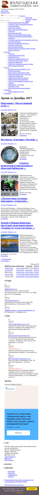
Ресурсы (7, 52)
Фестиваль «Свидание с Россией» (19, 139)
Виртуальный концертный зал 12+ (19, 358)
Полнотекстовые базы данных (18, 60)
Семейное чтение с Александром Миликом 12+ (20, 310)
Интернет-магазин (14, 71)
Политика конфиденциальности (18, 43)
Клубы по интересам (15, 45)
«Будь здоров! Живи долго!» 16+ (18, 324)
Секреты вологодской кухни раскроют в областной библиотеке (17, 165)
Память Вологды (13, 57)
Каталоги (11, 54)
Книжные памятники (15, 62)
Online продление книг (15, 76)
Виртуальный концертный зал (18, 29)
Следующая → (5, 261)
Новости (11, 110)
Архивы (7, 384)
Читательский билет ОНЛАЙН (18, 23)
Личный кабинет (13, 26)
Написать (18, 433)
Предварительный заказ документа (19, 74)
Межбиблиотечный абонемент (18, 79)
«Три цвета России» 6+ (12, 300)
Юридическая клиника (15, 47)
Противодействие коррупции (14, 485)
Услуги (7, 67)
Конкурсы (8, 90)
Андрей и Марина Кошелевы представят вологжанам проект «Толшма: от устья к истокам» (18, 225)
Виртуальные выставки (16, 66)
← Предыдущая (6, 259)
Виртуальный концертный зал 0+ (19, 335)
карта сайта (4, 11)
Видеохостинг (9, 460)
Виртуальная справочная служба (18, 73)
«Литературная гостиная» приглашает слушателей (14, 199)
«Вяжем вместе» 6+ (11, 289)
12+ (15, 143)
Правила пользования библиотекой (19, 35)
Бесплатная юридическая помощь (19, 88)
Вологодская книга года (16, 91)
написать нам (5, 12)
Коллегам (8, 93)
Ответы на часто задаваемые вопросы (20, 24)
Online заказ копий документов (18, 78)
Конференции (12, 475)
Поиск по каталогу (15, 15)
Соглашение (19, 492)
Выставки (11, 471)
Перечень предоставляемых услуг (19, 69)
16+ (15, 110)
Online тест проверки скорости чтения (20, 64)
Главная (22, 16)
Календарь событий (14, 28)
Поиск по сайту (6, 15)
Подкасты (11, 31)
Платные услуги (13, 86)
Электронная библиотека (16, 55)
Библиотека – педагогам (16, 85)
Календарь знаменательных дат (18, 59)
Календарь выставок (15, 33)
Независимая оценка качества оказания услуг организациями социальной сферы (19, 480)
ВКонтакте (8, 458)
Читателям (28, 17)
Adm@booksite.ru (10, 457)
